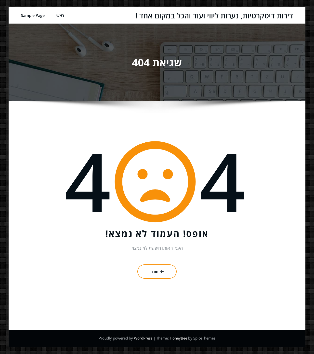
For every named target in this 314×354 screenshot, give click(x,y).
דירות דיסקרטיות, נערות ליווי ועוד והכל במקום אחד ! (214, 16)
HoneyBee (178, 338)
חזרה (154, 271)
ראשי (60, 15)
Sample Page (33, 15)
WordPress (143, 338)
